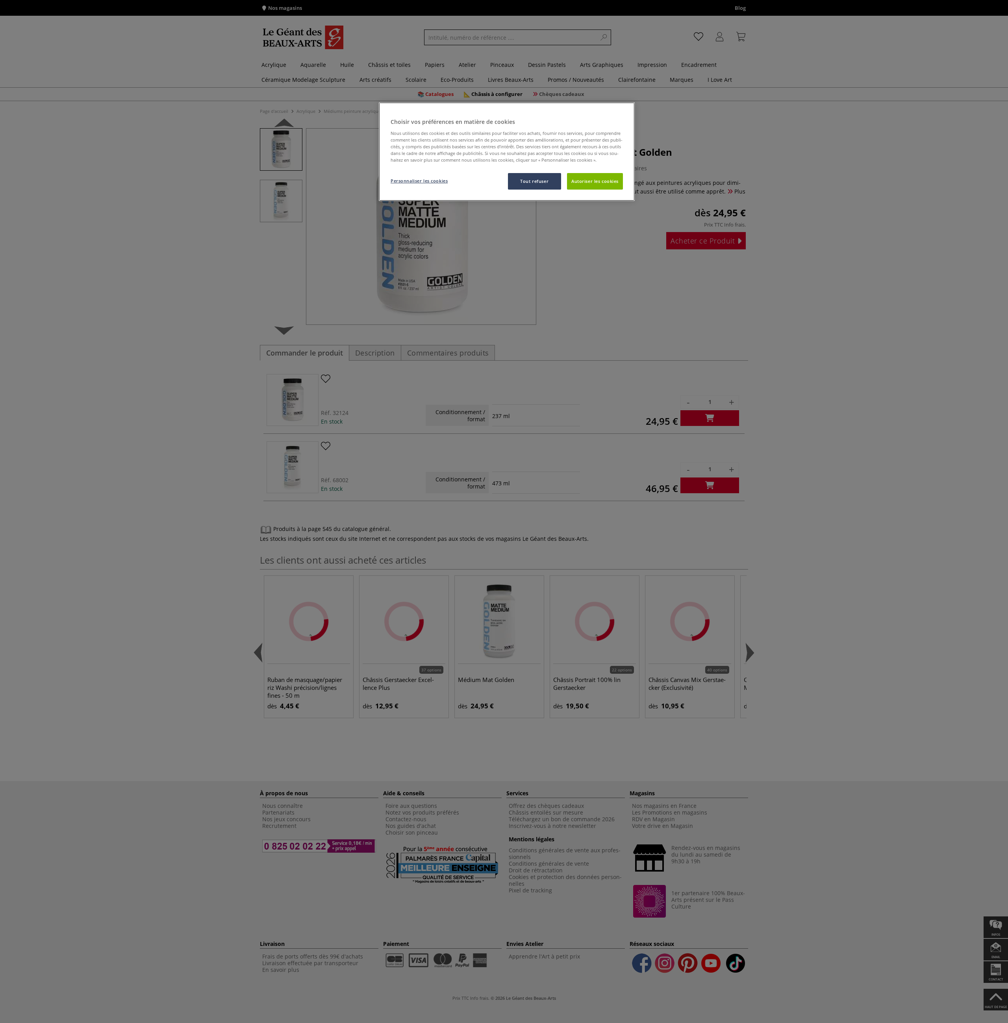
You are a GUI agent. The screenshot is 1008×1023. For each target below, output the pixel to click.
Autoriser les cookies (595, 181)
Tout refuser (534, 181)
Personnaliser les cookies (419, 181)
